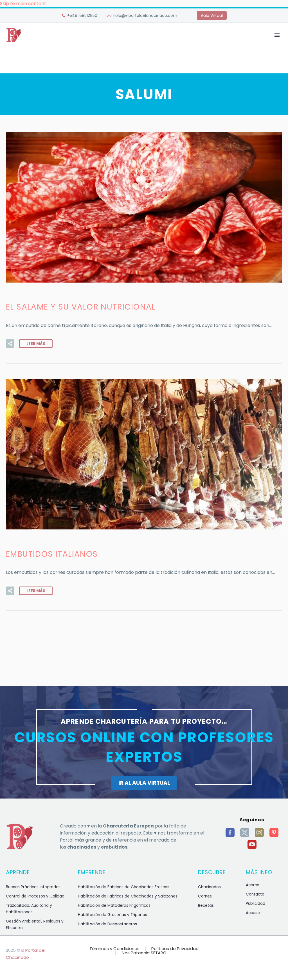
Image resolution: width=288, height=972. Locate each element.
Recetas (206, 905)
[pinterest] (273, 832)
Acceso (253, 912)
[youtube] (252, 844)
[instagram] (259, 832)
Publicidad (255, 903)
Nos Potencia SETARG (144, 953)
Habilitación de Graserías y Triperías (112, 914)
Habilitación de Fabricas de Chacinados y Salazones (127, 896)
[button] (10, 343)
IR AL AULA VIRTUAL (144, 783)
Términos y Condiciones (114, 949)
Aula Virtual (212, 15)
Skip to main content (23, 3)
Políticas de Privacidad (175, 949)
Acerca (252, 885)
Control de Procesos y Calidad (35, 896)
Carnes (205, 896)
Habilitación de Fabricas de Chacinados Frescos (123, 887)
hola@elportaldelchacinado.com (145, 15)
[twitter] (244, 832)
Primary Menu (277, 35)
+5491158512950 (82, 15)
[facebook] (230, 832)
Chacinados (209, 887)
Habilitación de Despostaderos (107, 924)
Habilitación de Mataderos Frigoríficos (114, 905)
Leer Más (35, 343)
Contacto (255, 894)
